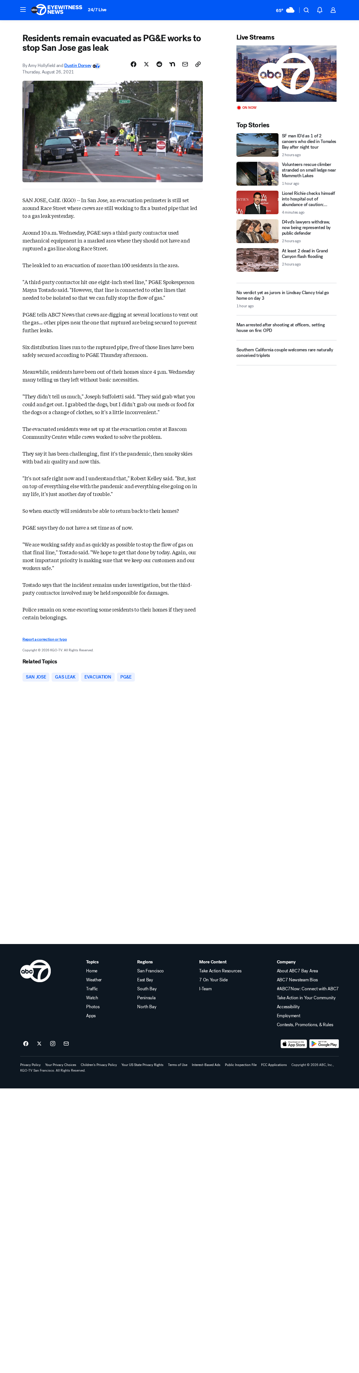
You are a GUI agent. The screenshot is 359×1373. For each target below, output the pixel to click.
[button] (23, 9)
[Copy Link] (198, 64)
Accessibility (288, 1007)
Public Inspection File (241, 1065)
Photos (92, 1007)
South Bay (147, 989)
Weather (94, 980)
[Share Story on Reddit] (159, 64)
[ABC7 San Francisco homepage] (56, 10)
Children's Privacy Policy (99, 1065)
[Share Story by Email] (185, 64)
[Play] (286, 73)
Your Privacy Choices (60, 1065)
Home (91, 971)
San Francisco (150, 971)
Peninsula (146, 998)
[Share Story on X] (146, 64)
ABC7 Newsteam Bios (297, 980)
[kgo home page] (35, 971)
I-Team (205, 989)
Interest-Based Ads (206, 1065)
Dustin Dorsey (77, 65)
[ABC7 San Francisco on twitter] (39, 1043)
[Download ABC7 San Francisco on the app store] (293, 1043)
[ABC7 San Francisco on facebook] (25, 1043)
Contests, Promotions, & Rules (305, 1025)
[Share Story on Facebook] (133, 64)
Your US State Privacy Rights (142, 1065)
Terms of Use (177, 1065)
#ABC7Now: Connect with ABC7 (308, 989)
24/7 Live (97, 10)
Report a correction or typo (44, 639)
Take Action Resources (220, 971)
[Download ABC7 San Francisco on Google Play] (324, 1043)
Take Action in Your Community (306, 998)
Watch (92, 998)
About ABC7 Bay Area (297, 971)
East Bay (145, 980)
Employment (288, 1016)
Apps (91, 1016)
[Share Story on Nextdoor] (172, 64)
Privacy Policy (30, 1065)
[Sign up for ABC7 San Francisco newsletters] (66, 1043)
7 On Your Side (213, 980)
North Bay (146, 1007)
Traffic (92, 989)
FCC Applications (274, 1065)
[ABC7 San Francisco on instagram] (52, 1043)
